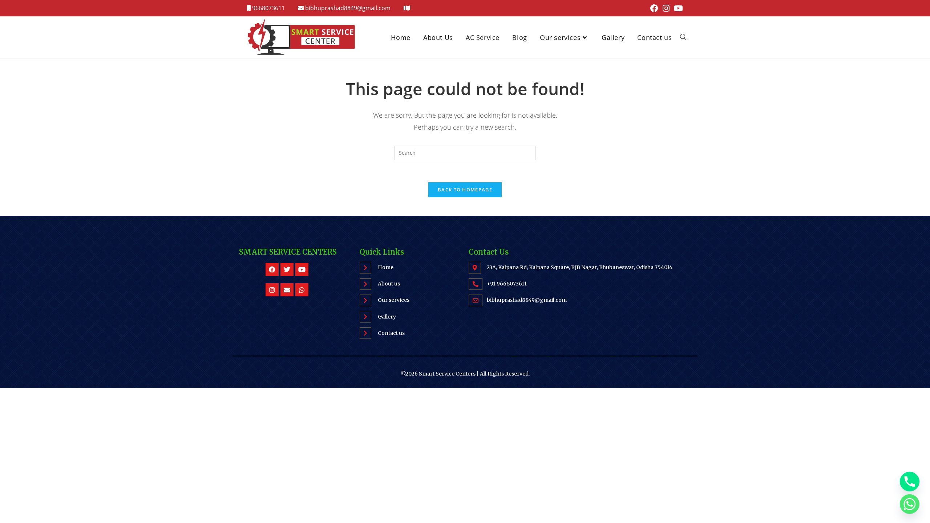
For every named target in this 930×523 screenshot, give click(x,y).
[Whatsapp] (301, 289)
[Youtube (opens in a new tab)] (677, 8)
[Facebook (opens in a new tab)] (654, 8)
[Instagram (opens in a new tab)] (666, 8)
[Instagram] (272, 289)
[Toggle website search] (683, 37)
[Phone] (909, 481)
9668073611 (268, 8)
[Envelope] (287, 289)
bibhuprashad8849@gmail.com (348, 8)
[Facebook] (272, 269)
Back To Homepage (465, 189)
